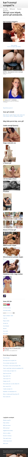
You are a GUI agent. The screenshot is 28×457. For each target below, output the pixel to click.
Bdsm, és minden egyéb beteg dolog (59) (11, 394)
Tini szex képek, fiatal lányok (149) (10, 363)
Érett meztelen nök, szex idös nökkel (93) (11, 383)
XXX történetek (20, 450)
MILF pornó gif (6, 428)
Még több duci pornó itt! (8, 108)
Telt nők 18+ (5, 323)
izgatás (11, 114)
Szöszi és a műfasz (6, 433)
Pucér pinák (5, 333)
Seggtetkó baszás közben (8, 430)
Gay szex (12, 452)
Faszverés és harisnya (7, 435)
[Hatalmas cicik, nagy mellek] (7, 292)
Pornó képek (20, 116)
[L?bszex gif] (11, 177)
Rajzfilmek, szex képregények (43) (9, 391)
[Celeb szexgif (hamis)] (11, 141)
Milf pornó (12, 9)
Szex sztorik (5, 331)
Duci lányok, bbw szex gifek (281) (9, 360)
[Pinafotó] (7, 210)
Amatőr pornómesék (7, 452)
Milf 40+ (5, 328)
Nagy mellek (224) (6, 376)
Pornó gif (5, 450)
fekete (4, 114)
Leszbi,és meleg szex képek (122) (9, 370)
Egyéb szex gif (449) (7, 373)
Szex (4, 116)
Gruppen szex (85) (6, 381)
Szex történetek (6, 326)
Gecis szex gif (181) (7, 386)
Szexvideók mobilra (7, 310)
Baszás (14, 114)
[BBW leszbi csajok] (11, 255)
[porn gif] (8, 305)
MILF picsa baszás (7, 425)
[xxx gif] (4, 305)
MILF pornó (5, 443)
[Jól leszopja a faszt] (11, 190)
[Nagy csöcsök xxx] (9, 161)
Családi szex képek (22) (7, 389)
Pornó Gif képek (6, 358)
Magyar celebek (6, 320)
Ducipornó (5, 10)
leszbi (18, 114)
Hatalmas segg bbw (7, 420)
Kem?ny (7, 114)
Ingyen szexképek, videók (8, 315)
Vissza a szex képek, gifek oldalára (14, 46)
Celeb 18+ (5, 318)
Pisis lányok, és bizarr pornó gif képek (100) (11, 365)
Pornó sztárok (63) (6, 396)
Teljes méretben (14, 45)
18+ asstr (9, 454)
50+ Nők (5, 9)
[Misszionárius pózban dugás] (11, 272)
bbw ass (11, 116)
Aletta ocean (22, 114)
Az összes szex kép (7, 307)
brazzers (7, 116)
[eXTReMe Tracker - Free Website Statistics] (4, 296)
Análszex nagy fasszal (7, 440)
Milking (15, 116)
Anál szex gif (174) (7, 378)
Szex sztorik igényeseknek (12, 450)
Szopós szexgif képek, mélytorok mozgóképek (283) (13, 368)
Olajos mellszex (6, 422)
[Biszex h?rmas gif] (11, 244)
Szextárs (19, 9)
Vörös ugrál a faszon (7, 438)
